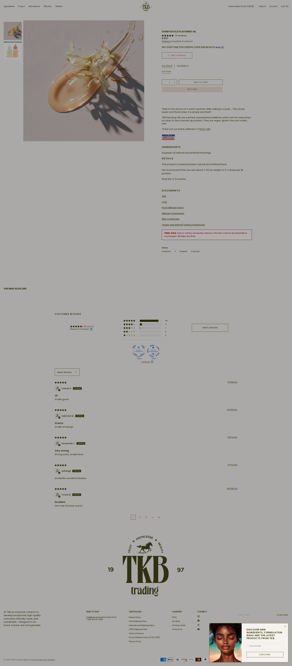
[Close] (285, 626)
